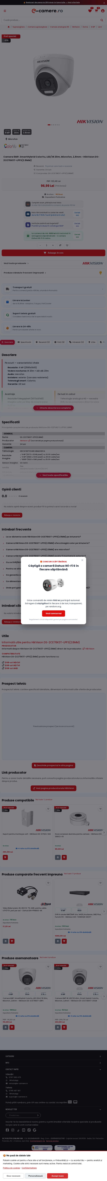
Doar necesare (13, 1176)
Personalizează (35, 1176)
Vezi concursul (53, 613)
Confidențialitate (29, 1168)
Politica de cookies (11, 1168)
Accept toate (58, 1176)
